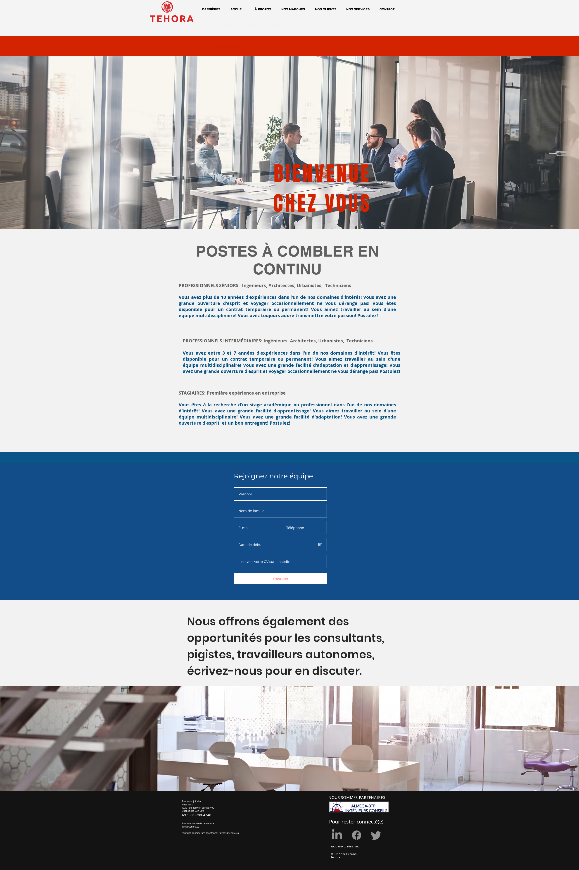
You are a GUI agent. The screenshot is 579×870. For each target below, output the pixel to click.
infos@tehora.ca (190, 826)
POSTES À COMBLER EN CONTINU (287, 260)
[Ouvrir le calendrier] (320, 544)
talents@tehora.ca (229, 833)
